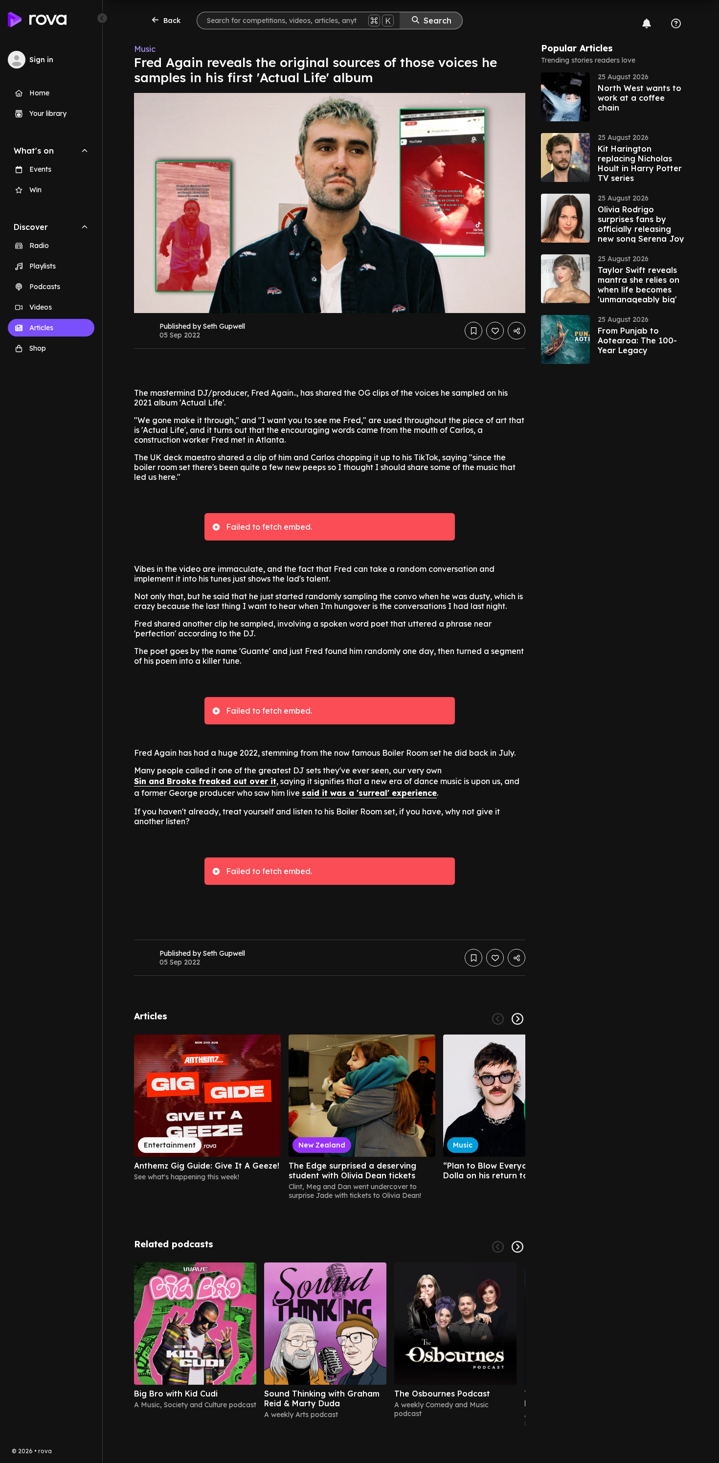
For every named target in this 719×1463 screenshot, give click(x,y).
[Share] (516, 330)
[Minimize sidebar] (102, 18)
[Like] (495, 330)
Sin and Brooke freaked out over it (205, 781)
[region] (329, 1117)
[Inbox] (646, 23)
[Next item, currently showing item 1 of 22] (517, 1247)
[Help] (676, 23)
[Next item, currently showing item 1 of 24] (517, 1019)
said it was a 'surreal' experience (369, 793)
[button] (614, 96)
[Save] (473, 330)
